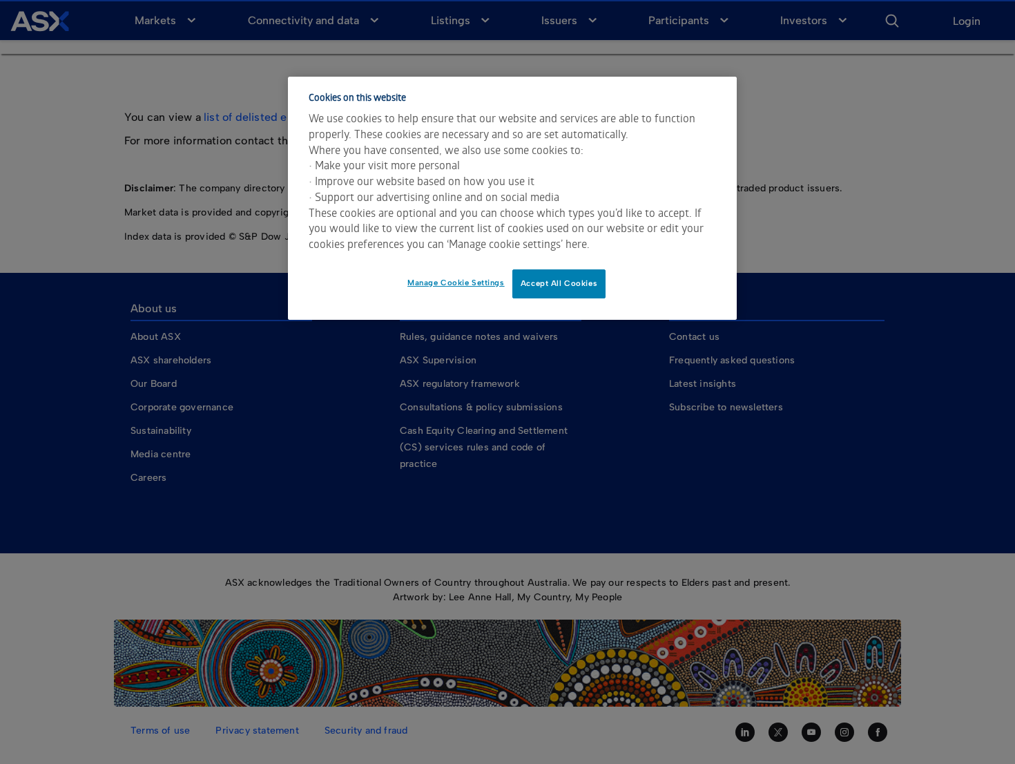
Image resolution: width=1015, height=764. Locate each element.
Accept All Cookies (559, 283)
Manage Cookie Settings (456, 282)
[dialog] (512, 198)
